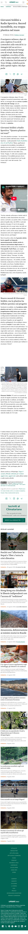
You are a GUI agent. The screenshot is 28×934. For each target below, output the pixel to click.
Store (7, 2)
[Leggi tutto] (26, 529)
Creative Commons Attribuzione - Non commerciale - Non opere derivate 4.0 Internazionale (13, 484)
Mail (14, 888)
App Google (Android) (14, 855)
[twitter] (6, 926)
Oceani (2, 493)
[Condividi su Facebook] (6, 74)
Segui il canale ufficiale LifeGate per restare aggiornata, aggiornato (12, 474)
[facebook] (3, 926)
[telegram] (25, 926)
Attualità (14, 848)
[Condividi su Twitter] (10, 74)
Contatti (14, 881)
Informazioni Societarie (14, 893)
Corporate (14, 865)
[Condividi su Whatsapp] (18, 74)
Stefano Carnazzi (19, 35)
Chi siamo (14, 883)
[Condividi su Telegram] (21, 74)
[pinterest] (9, 926)
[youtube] (16, 926)
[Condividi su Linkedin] (14, 74)
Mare (6, 493)
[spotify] (12, 926)
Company (14, 879)
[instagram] (19, 926)
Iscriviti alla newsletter (13, 520)
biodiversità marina (13, 493)
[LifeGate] (14, 2)
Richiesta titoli (14, 863)
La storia (14, 886)
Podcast (14, 860)
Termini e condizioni (14, 895)
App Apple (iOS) (14, 853)
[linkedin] (22, 926)
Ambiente (3, 567)
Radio (14, 858)
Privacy (14, 891)
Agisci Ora (14, 870)
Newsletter (14, 851)
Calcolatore (14, 867)
